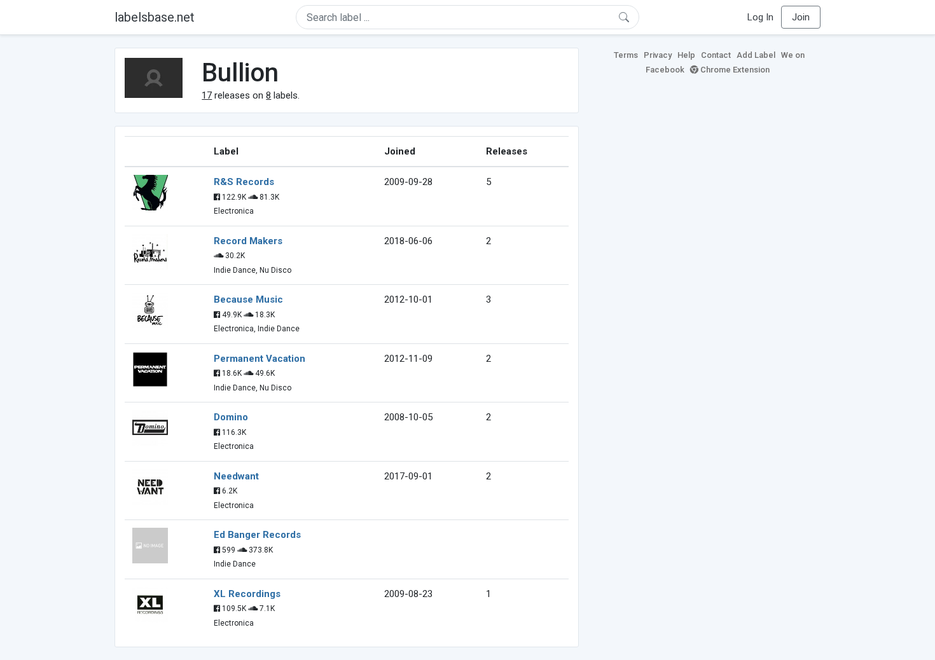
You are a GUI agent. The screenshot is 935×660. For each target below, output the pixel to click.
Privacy (658, 55)
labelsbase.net (154, 17)
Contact (716, 55)
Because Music (248, 299)
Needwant (236, 476)
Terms (626, 55)
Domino (231, 417)
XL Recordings (247, 594)
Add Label (756, 55)
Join (801, 17)
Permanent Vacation (259, 358)
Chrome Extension (734, 69)
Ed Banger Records (257, 534)
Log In (760, 17)
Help (686, 55)
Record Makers (248, 241)
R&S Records (244, 182)
